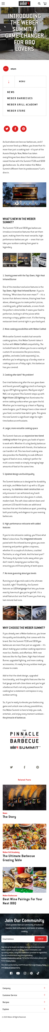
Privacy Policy (11, 961)
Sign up (40, 939)
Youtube (18, 973)
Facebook (11, 973)
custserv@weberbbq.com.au (11, 958)
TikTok (38, 973)
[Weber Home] (24, 3)
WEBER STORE (16, 110)
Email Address (8, 939)
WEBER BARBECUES (20, 98)
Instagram (25, 973)
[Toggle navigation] (3, 3)
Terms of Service (10, 968)
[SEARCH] (40, 3)
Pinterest (31, 973)
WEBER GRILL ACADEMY (22, 104)
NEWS (11, 92)
